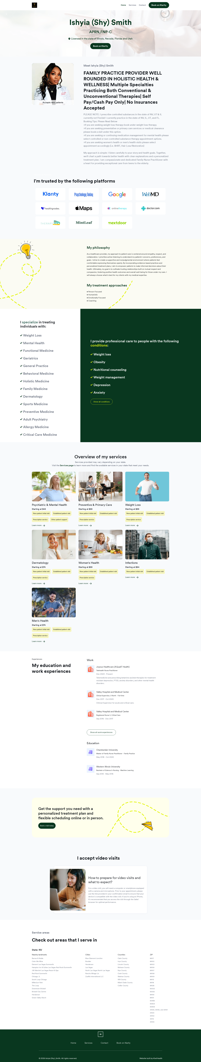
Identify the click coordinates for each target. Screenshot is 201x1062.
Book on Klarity (158, 5)
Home (123, 5)
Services (132, 5)
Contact (142, 5)
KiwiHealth (157, 1058)
